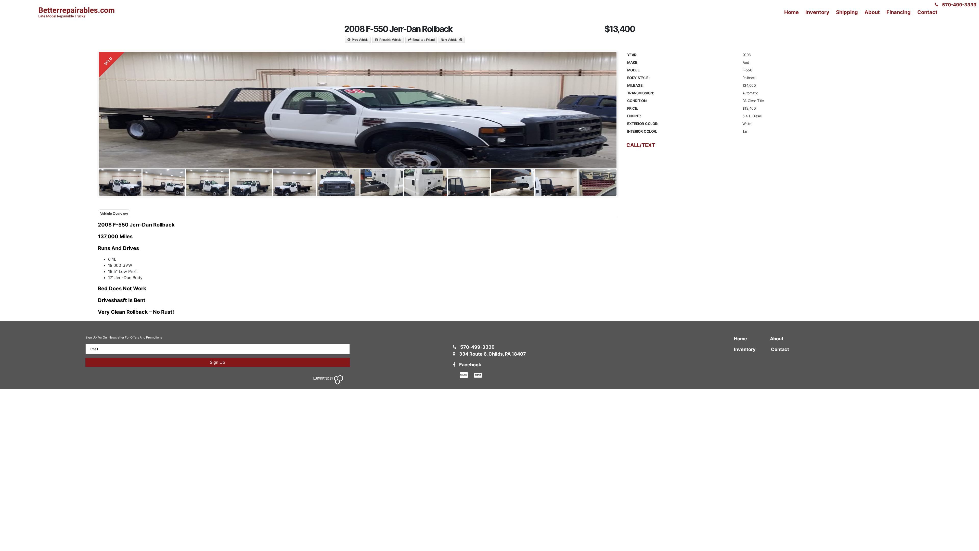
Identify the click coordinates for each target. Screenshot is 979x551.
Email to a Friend (424, 40)
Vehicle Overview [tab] (114, 213)
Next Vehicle (449, 40)
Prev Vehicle (360, 40)
